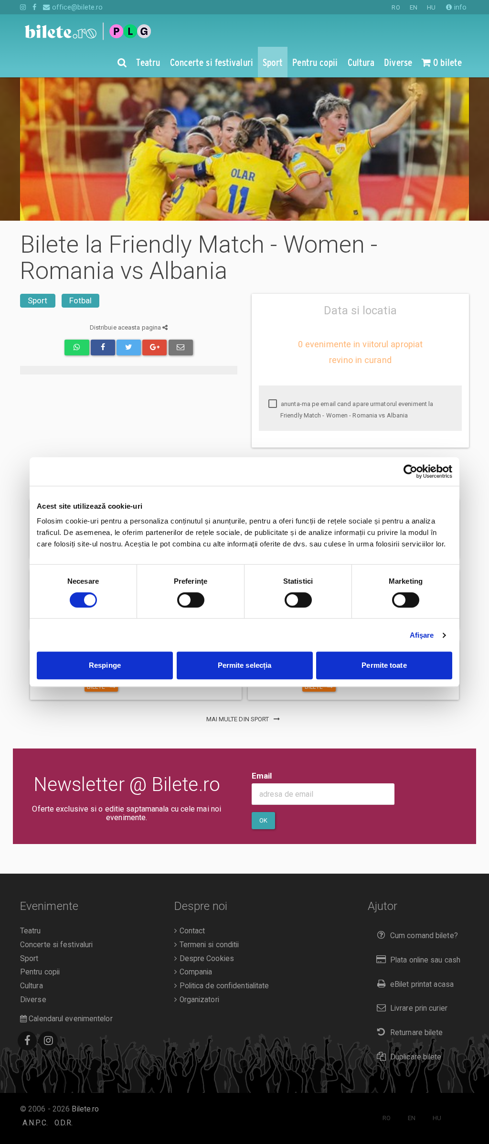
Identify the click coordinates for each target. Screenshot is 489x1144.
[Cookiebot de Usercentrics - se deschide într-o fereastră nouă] (410, 471)
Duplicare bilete (416, 1057)
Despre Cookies (205, 958)
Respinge (105, 665)
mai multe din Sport (238, 719)
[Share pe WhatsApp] (76, 347)
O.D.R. (63, 1123)
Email (262, 775)
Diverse (33, 999)
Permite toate (383, 665)
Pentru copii (40, 972)
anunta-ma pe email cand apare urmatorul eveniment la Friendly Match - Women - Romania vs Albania (356, 409)
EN (413, 7)
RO (396, 7)
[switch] (190, 600)
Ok (263, 820)
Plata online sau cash (425, 960)
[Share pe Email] (181, 347)
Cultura (31, 986)
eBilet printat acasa (422, 984)
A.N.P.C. (35, 1123)
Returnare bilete (416, 1032)
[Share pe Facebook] (103, 347)
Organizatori (198, 999)
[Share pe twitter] (129, 347)
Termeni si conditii (208, 945)
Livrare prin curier (418, 1008)
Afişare (422, 635)
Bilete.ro (85, 1109)
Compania (194, 972)
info (459, 7)
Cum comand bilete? (424, 935)
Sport (38, 300)
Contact (191, 931)
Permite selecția (245, 665)
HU (431, 7)
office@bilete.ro (76, 7)
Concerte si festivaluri (56, 945)
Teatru (30, 931)
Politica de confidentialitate (223, 986)
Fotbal (80, 300)
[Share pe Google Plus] (154, 347)
